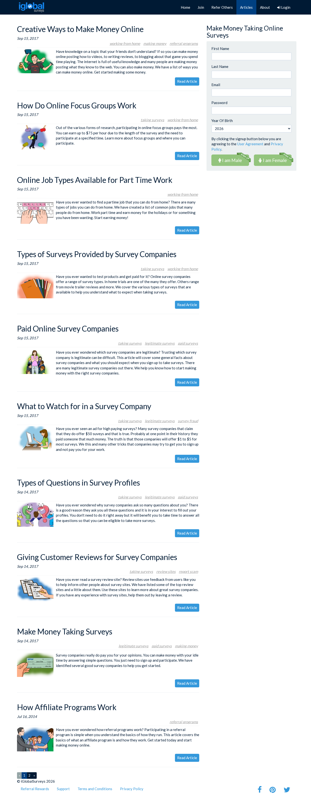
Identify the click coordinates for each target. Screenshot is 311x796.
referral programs (184, 43)
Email (215, 84)
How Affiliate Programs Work (66, 707)
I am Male (231, 160)
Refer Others (222, 7)
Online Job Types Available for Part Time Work (94, 180)
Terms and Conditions (95, 789)
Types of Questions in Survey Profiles (78, 482)
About (265, 7)
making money (154, 43)
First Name (220, 48)
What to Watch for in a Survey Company (84, 406)
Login (285, 7)
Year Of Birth (222, 120)
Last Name (219, 66)
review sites (166, 571)
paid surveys (188, 343)
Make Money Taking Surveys (64, 631)
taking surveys (152, 120)
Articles (246, 7)
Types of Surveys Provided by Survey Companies (96, 254)
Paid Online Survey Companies (68, 328)
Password (219, 102)
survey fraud (188, 421)
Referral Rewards (35, 789)
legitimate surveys (160, 343)
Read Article (187, 81)
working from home (125, 43)
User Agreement (250, 144)
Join (201, 7)
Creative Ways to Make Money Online (80, 29)
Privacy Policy (131, 789)
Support (63, 789)
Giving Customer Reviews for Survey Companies (97, 557)
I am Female (274, 160)
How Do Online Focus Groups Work (76, 105)
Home (185, 7)
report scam (188, 571)
